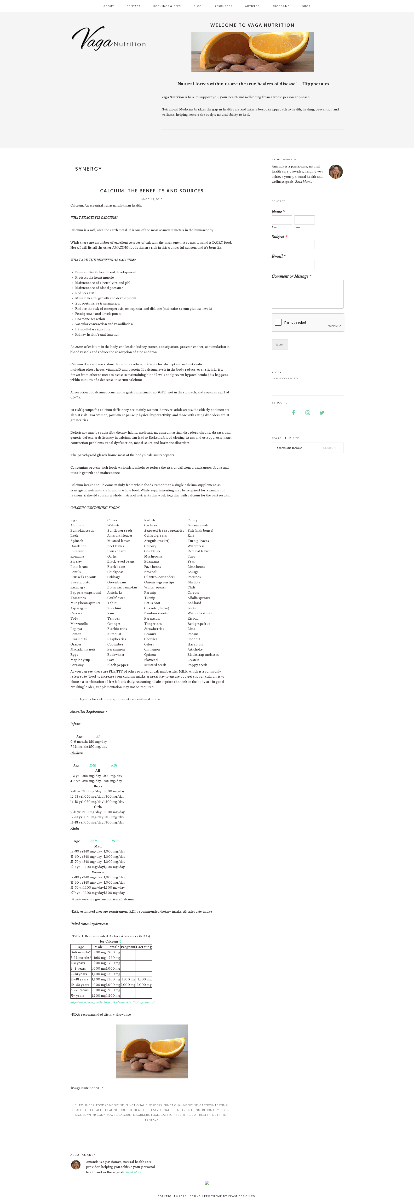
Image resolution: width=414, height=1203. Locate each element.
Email (279, 256)
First (275, 227)
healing (111, 1109)
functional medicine (180, 1105)
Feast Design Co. (242, 1196)
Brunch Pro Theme (206, 1196)
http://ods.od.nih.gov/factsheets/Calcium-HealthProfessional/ (112, 1002)
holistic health (132, 1109)
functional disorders (144, 1105)
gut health (94, 1109)
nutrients (185, 1109)
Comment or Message (291, 276)
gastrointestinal (175, 1114)
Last (297, 227)
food (155, 1114)
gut (195, 1114)
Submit (280, 344)
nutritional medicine (214, 1109)
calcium (125, 1114)
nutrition (220, 1114)
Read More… (303, 182)
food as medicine (110, 1105)
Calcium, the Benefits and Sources (152, 190)
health (205, 1114)
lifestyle (154, 1109)
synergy (152, 1119)
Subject (280, 236)
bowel (111, 1114)
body (101, 1114)
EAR (93, 765)
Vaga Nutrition (108, 43)
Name (278, 211)
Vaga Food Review (285, 378)
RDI (114, 765)
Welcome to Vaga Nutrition (252, 25)
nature (170, 1109)
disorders (141, 1114)
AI (98, 736)
